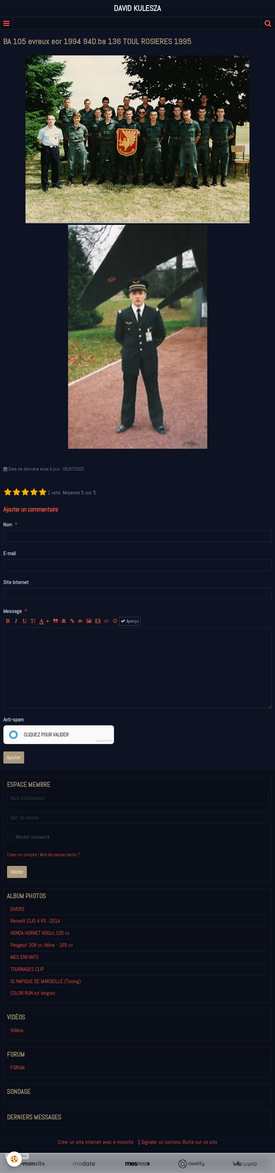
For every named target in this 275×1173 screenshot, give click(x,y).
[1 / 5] (7, 492)
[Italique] (16, 621)
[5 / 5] (42, 492)
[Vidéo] (97, 621)
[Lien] (72, 621)
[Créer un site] (31, 1164)
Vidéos (16, 1030)
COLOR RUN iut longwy (32, 992)
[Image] (89, 621)
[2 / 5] (16, 492)
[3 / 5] (25, 492)
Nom (7, 524)
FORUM (17, 1067)
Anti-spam (13, 719)
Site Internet (16, 582)
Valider (16, 871)
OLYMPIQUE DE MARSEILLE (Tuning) (45, 981)
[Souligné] (24, 621)
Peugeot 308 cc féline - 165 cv (41, 944)
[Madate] (84, 1164)
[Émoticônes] (115, 621)
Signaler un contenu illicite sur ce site (179, 1141)
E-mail (9, 553)
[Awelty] (191, 1164)
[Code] (106, 621)
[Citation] (55, 621)
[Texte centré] (63, 621)
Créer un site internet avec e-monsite (95, 1141)
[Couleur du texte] (44, 621)
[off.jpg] (137, 337)
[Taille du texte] (33, 621)
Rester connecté (33, 836)
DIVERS (17, 909)
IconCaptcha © (104, 741)
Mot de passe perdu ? (60, 855)
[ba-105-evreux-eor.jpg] (137, 139)
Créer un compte (22, 855)
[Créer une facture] (244, 1164)
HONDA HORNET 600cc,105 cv (39, 932)
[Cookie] (14, 1159)
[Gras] (7, 621)
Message (12, 611)
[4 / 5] (34, 492)
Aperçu (132, 621)
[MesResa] (137, 1164)
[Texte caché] (80, 621)
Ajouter (14, 757)
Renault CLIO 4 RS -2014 (35, 920)
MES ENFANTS (24, 957)
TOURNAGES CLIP (27, 969)
